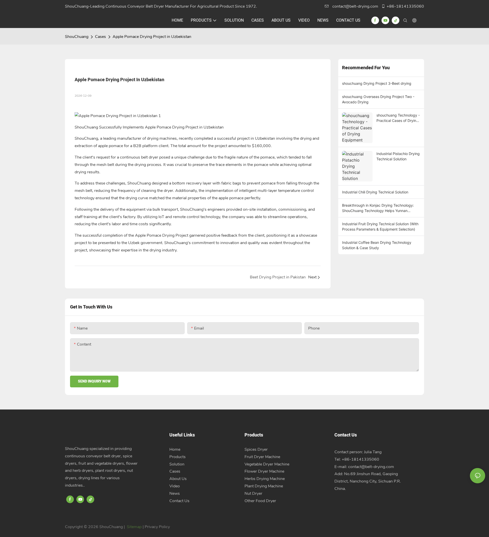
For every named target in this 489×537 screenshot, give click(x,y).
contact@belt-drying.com (355, 6)
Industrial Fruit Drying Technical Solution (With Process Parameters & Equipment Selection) (380, 226)
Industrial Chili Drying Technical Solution (375, 192)
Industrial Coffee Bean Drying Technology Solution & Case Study (376, 245)
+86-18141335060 (405, 6)
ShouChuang (76, 36)
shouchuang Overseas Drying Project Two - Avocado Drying (378, 99)
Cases (100, 36)
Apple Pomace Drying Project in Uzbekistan (152, 36)
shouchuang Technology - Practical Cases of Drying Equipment (398, 118)
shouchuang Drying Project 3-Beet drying (376, 83)
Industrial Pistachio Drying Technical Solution (398, 156)
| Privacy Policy (156, 527)
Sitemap (134, 527)
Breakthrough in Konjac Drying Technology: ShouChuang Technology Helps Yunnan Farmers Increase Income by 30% (378, 208)
